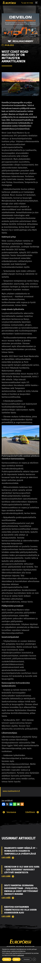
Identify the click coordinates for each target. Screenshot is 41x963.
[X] (7, 804)
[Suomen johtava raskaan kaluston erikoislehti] (9, 3)
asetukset (20, 955)
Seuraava (11, 812)
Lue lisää (6, 857)
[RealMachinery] (20, 27)
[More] (22, 804)
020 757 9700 (28, 3)
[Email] (18, 804)
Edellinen (30, 812)
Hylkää (16, 959)
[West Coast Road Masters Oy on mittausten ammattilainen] (20, 84)
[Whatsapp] (14, 804)
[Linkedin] (11, 804)
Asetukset (27, 959)
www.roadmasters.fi (11, 791)
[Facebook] (3, 804)
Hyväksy (6, 959)
